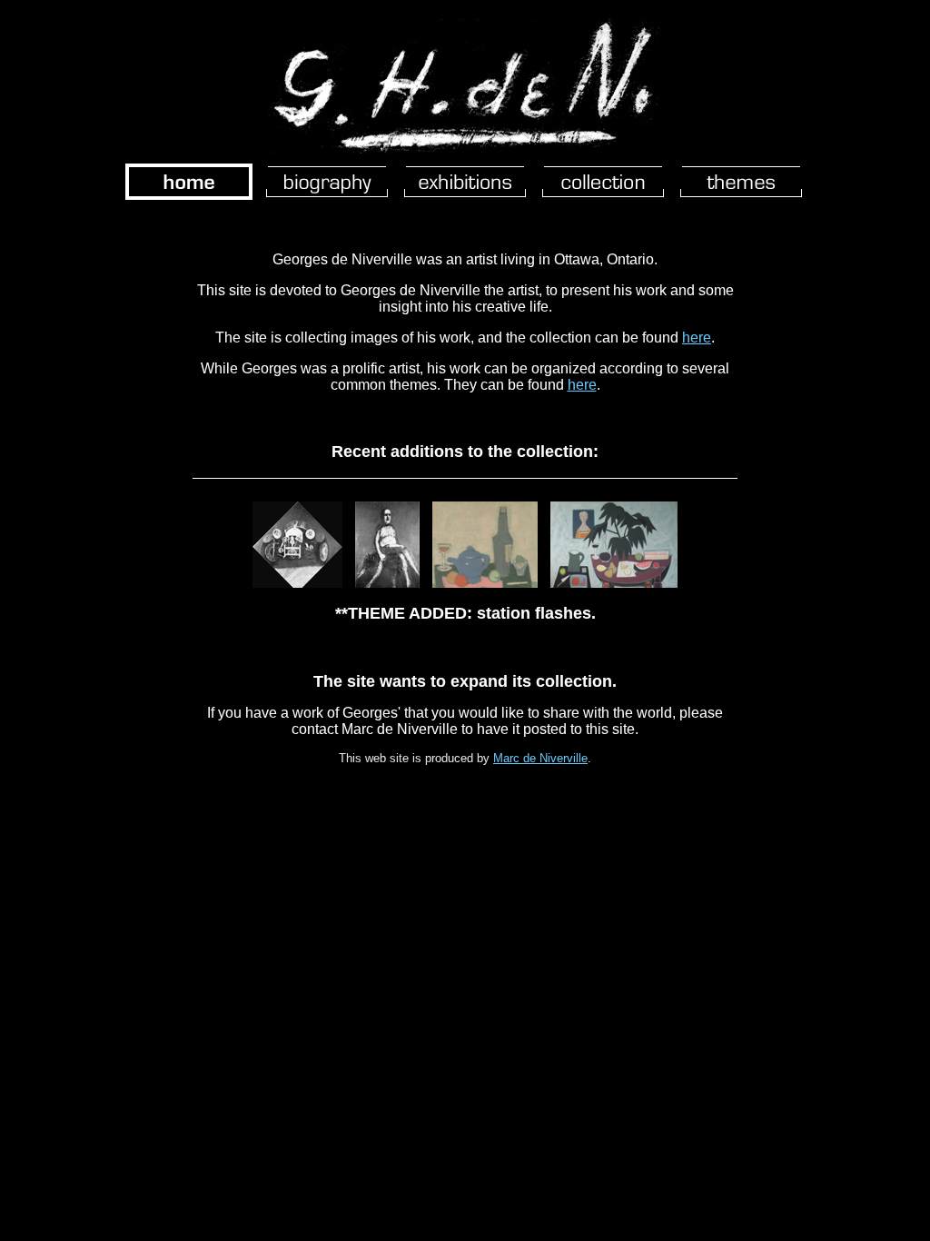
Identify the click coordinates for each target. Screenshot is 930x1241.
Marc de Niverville (540, 758)
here (696, 337)
